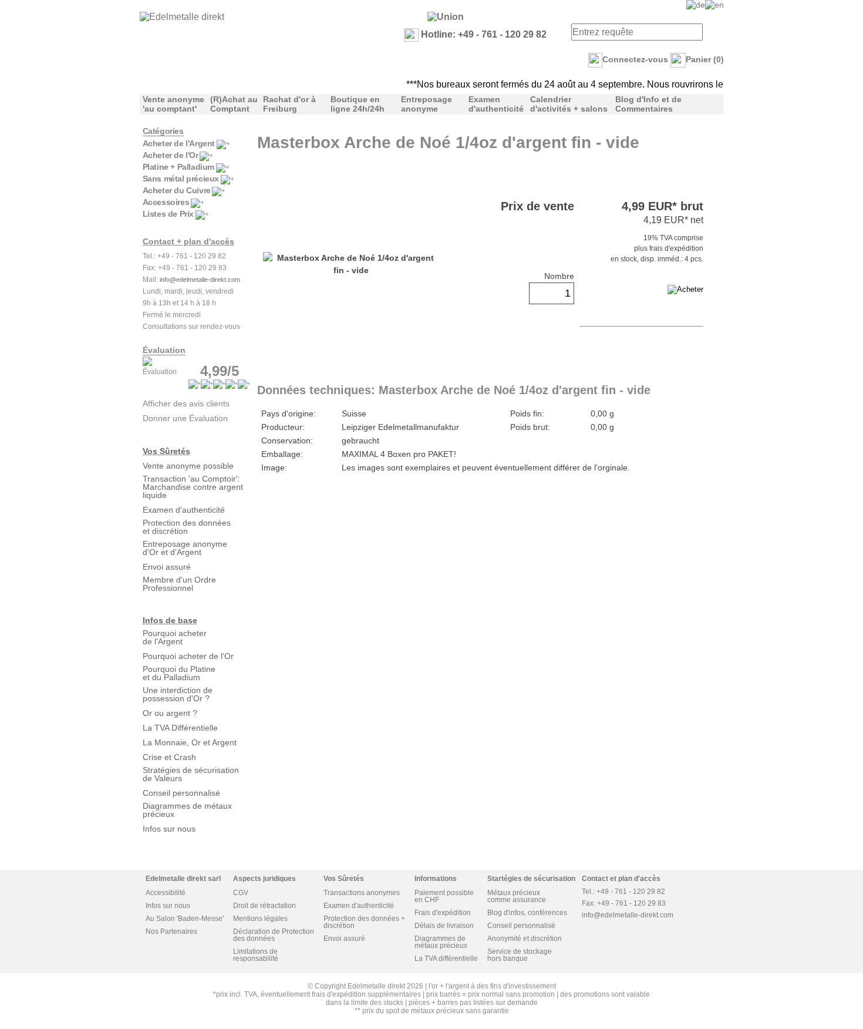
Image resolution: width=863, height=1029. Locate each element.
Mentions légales (260, 918)
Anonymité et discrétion (524, 938)
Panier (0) (705, 59)
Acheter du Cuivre (177, 190)
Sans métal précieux (181, 178)
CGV (240, 893)
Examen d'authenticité (496, 104)
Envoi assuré (167, 566)
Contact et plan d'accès (621, 879)
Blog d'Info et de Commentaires (648, 104)
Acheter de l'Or (170, 155)
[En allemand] (695, 4)
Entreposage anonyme (426, 104)
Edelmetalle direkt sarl (183, 879)
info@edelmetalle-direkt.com (200, 279)
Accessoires (166, 202)
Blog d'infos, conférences (527, 913)
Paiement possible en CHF (444, 896)
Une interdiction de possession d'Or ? (178, 694)
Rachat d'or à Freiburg (289, 104)
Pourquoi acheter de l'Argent (175, 637)
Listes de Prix (168, 213)
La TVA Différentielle (180, 727)
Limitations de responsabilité (255, 955)
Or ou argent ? (170, 713)
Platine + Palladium (178, 167)
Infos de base (170, 620)
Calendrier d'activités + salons (569, 104)
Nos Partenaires (171, 931)
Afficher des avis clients (186, 403)
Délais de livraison (444, 926)
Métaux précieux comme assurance (516, 896)
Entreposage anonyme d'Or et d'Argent (185, 548)
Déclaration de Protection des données (273, 935)
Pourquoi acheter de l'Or (188, 656)
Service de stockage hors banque (519, 955)
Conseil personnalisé (181, 793)
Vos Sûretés (166, 451)
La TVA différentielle (446, 958)
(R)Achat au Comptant (234, 104)
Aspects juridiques (264, 879)
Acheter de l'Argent (179, 143)
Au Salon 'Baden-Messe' (185, 918)
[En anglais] (714, 4)
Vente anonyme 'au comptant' (173, 104)
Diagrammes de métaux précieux (187, 810)
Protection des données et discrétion (187, 527)
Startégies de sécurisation (531, 879)
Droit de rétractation (264, 906)
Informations (435, 879)
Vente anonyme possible (188, 465)
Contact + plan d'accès (188, 241)
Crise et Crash (169, 757)
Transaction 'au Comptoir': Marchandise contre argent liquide (193, 487)
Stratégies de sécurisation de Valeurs (191, 774)
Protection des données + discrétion (364, 922)
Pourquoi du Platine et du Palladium (179, 673)
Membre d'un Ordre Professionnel (179, 584)
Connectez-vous (635, 59)
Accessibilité (166, 893)
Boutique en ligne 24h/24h (358, 104)
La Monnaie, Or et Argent (190, 742)
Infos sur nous (169, 828)
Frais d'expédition (442, 913)
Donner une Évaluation (185, 418)
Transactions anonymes (361, 893)
